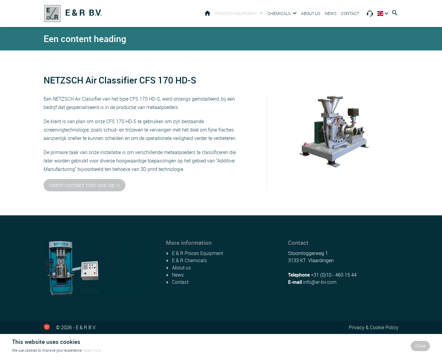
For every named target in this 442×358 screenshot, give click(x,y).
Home (207, 13)
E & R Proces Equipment (197, 253)
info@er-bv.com (319, 282)
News (330, 13)
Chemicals (279, 13)
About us (310, 13)
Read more (92, 350)
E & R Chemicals (189, 260)
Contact (350, 13)
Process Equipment (236, 13)
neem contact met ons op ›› (84, 185)
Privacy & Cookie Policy (373, 327)
